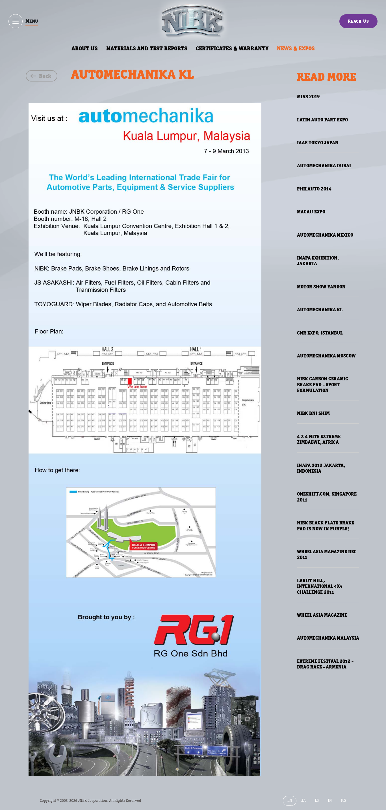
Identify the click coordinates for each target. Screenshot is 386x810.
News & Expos (296, 48)
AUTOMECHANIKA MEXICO (325, 235)
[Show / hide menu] (15, 21)
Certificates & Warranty (232, 48)
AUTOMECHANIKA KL (319, 310)
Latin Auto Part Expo (322, 120)
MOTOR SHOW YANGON (321, 287)
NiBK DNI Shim (313, 413)
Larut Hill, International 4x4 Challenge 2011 (319, 586)
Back (45, 76)
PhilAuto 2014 (314, 189)
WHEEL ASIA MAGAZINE (322, 615)
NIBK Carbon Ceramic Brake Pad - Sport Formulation (322, 384)
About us (84, 48)
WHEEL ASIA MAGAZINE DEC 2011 (327, 554)
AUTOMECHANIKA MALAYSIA (328, 638)
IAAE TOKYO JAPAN (318, 143)
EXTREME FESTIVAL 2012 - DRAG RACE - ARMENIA (325, 664)
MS (343, 800)
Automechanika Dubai (324, 165)
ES (317, 800)
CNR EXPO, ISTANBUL (320, 333)
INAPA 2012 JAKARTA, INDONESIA (321, 468)
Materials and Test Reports (146, 48)
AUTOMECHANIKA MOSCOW (326, 356)
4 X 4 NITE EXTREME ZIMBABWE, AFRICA (319, 439)
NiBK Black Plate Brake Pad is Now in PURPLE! (325, 526)
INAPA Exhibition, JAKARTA (318, 261)
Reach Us (358, 21)
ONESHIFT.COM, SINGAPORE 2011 (327, 497)
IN (330, 800)
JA (303, 800)
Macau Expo (311, 212)
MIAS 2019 (308, 96)
